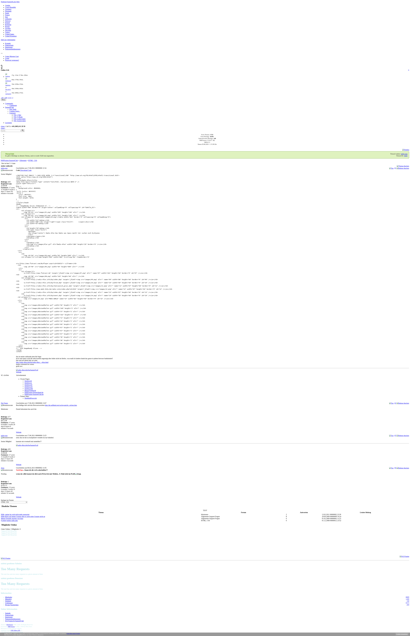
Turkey (7, 32)
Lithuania (8, 19)
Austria (7, 5)
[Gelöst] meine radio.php (9, 520)
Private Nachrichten (11, 605)
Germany (8, 9)
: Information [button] (8, 40)
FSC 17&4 (17, 115)
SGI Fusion (10, 624)
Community (9, 103)
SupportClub (9, 107)
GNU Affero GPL (15, 630)
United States (9, 34)
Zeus (2, 468)
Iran (6, 17)
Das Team (12, 109)
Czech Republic (10, 7)
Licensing (8, 123)
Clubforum (13, 105)
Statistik (7, 613)
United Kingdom (11, 36)
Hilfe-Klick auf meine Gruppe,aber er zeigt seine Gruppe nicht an (23, 516)
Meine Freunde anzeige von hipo (12, 518)
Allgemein (22, 160)
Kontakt (8, 43)
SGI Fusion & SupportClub (14, 621)
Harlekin (7, 85)
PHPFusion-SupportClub (9, 160)
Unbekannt (9, 603)
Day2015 (8, 89)
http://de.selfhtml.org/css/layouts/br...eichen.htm (61, 405)
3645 (405, 156)
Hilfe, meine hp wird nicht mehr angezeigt (15, 514)
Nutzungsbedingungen (12, 49)
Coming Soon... (14, 111)
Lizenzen (12, 113)
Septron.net (28, 385)
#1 (395, 168)
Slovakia (8, 30)
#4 (395, 468)
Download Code (25, 170)
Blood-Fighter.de (30, 390)
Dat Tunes (4, 403)
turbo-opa (404, 154)
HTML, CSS (32, 160)
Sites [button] (10, 2)
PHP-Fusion (11, 626)
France (7, 15)
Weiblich (8, 601)
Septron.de (28, 381)
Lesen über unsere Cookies (73, 633)
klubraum (8, 81)
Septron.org (28, 387)
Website (18, 372)
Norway (8, 21)
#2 (395, 403)
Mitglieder (8, 597)
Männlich (8, 599)
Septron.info (29, 389)
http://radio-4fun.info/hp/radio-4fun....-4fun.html (32, 362)
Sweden (8, 28)
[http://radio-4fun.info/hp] (212, 370)
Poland (7, 23)
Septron (7, 76)
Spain (7, 13)
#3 (395, 435)
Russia (7, 26)
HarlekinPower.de (31, 398)
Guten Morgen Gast (12, 56)
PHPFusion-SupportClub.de (34, 394)
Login (7, 58)
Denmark (8, 11)
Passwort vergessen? (12, 60)
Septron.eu (28, 383)
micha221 (8, 94)
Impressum (8, 47)
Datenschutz (9, 45)
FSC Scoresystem (20, 121)
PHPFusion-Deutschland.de (34, 392)
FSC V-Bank (18, 117)
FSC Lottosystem (19, 119)
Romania (8, 25)
